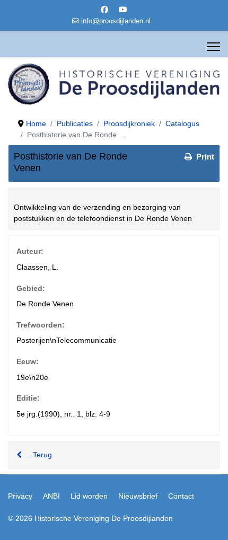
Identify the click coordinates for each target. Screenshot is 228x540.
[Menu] (213, 47)
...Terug (38, 454)
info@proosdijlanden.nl (116, 21)
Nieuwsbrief (137, 496)
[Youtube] (123, 9)
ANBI (51, 496)
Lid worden (89, 496)
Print (204, 156)
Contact (181, 496)
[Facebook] (104, 9)
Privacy (20, 496)
